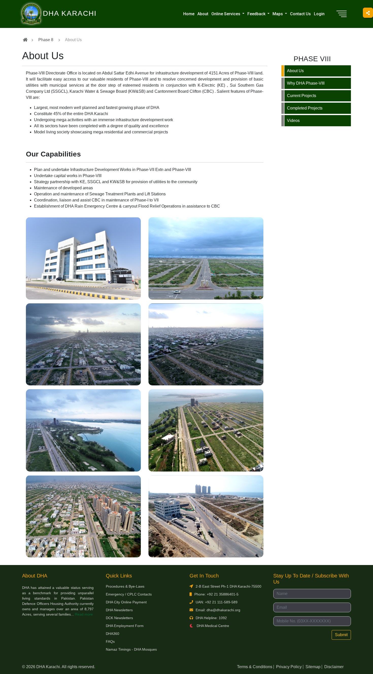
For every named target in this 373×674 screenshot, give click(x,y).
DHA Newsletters (119, 610)
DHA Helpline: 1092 (211, 618)
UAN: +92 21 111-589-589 (217, 602)
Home (188, 13)
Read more (84, 614)
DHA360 (112, 634)
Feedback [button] (256, 13)
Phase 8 (45, 40)
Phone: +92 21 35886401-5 (216, 594)
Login (319, 13)
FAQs (110, 641)
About (202, 13)
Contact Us (300, 13)
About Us (295, 71)
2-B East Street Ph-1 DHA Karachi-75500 (228, 586)
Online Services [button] (226, 13)
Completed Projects (305, 108)
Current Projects (301, 95)
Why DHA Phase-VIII (306, 83)
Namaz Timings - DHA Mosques (131, 649)
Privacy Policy (289, 667)
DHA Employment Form (125, 626)
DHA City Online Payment (126, 602)
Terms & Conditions (254, 667)
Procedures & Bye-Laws (125, 586)
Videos (293, 120)
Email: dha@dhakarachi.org (218, 610)
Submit (341, 635)
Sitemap (313, 667)
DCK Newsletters (119, 618)
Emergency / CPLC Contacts (129, 594)
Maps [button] (278, 13)
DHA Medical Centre (212, 626)
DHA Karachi (49, 6)
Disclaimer (334, 667)
